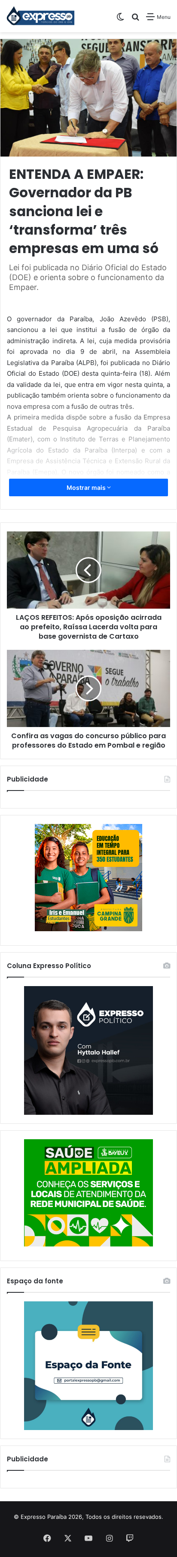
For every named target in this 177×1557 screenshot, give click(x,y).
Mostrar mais (87, 487)
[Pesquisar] (135, 20)
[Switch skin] (120, 20)
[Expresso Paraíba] (40, 16)
